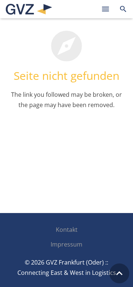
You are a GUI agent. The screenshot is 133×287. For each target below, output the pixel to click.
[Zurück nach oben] (119, 273)
